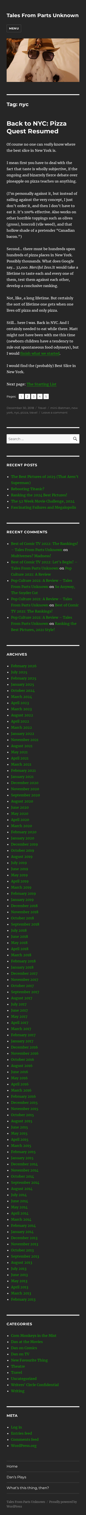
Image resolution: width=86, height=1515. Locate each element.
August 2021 (21, 746)
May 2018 (19, 942)
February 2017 (23, 1035)
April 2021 (19, 758)
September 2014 (25, 1182)
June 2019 (19, 869)
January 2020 (22, 838)
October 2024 (23, 690)
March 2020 (21, 826)
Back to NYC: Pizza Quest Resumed (37, 127)
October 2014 (22, 1176)
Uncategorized (24, 1378)
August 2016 (22, 1065)
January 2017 (22, 1041)
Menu (14, 28)
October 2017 (22, 985)
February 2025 (23, 678)
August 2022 (22, 715)
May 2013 (19, 1281)
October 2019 (22, 850)
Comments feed (25, 1439)
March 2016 (21, 1090)
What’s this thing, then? (28, 1488)
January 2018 (22, 967)
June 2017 (19, 1010)
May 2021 (19, 752)
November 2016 (25, 1053)
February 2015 (23, 1152)
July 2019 (19, 863)
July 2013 (18, 1268)
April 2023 (20, 703)
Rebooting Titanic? (27, 489)
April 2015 (19, 1139)
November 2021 (24, 740)
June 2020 (20, 807)
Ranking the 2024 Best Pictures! (39, 495)
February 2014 (23, 1225)
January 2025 (22, 684)
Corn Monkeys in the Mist (33, 1335)
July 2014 (19, 1195)
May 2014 (19, 1207)
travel (33, 412)
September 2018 (25, 924)
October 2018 (22, 918)
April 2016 (20, 1084)
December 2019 (24, 844)
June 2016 (19, 1072)
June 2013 (19, 1275)
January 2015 (22, 1158)
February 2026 (24, 666)
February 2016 (23, 1096)
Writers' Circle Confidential (35, 1385)
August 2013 (21, 1262)
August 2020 (22, 801)
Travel (42, 408)
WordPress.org (24, 1445)
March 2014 (21, 1219)
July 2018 (19, 930)
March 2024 (21, 696)
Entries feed (21, 1433)
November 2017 (24, 979)
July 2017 (18, 1004)
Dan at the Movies (27, 1342)
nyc (16, 412)
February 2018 (23, 961)
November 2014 (24, 1170)
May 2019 (19, 875)
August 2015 (21, 1121)
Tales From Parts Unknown (43, 15)
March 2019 (21, 887)
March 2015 (21, 1145)
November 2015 (24, 1108)
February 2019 (23, 893)
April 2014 (19, 1213)
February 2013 (23, 1299)
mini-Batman (60, 408)
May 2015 (19, 1133)
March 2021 (21, 764)
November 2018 (24, 912)
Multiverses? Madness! (31, 556)
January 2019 (22, 899)
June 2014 (19, 1201)
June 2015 (19, 1127)
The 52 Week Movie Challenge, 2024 (43, 501)
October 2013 (22, 1250)
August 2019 (22, 856)
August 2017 (21, 998)
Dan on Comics (24, 1348)
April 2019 (20, 881)
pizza (24, 412)
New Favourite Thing (29, 1360)
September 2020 (25, 795)
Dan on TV (20, 1354)
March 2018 (21, 955)
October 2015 (22, 1115)
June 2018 (19, 936)
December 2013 (24, 1238)
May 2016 (19, 1078)
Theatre (18, 1366)
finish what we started (40, 353)
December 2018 (24, 906)
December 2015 (24, 1102)
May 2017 (19, 1016)
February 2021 (23, 770)
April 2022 (20, 721)
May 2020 (19, 813)
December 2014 (24, 1164)
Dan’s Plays (16, 1477)
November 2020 (25, 789)
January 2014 (22, 1231)
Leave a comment (54, 412)
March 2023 (21, 709)
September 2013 (25, 1256)
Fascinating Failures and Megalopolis (43, 507)
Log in (16, 1427)
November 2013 (24, 1244)
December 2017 (24, 973)
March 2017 (21, 1029)
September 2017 (25, 992)
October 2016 (22, 1059)
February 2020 (23, 832)
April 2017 (19, 1022)
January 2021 (22, 776)
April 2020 (20, 819)
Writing (17, 1391)
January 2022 (22, 733)
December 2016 (24, 1047)
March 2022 (21, 727)
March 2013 (21, 1293)
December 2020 (24, 783)
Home (12, 1466)
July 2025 (19, 672)
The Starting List (41, 384)
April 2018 (19, 949)
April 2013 (19, 1287)
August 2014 (21, 1188)
